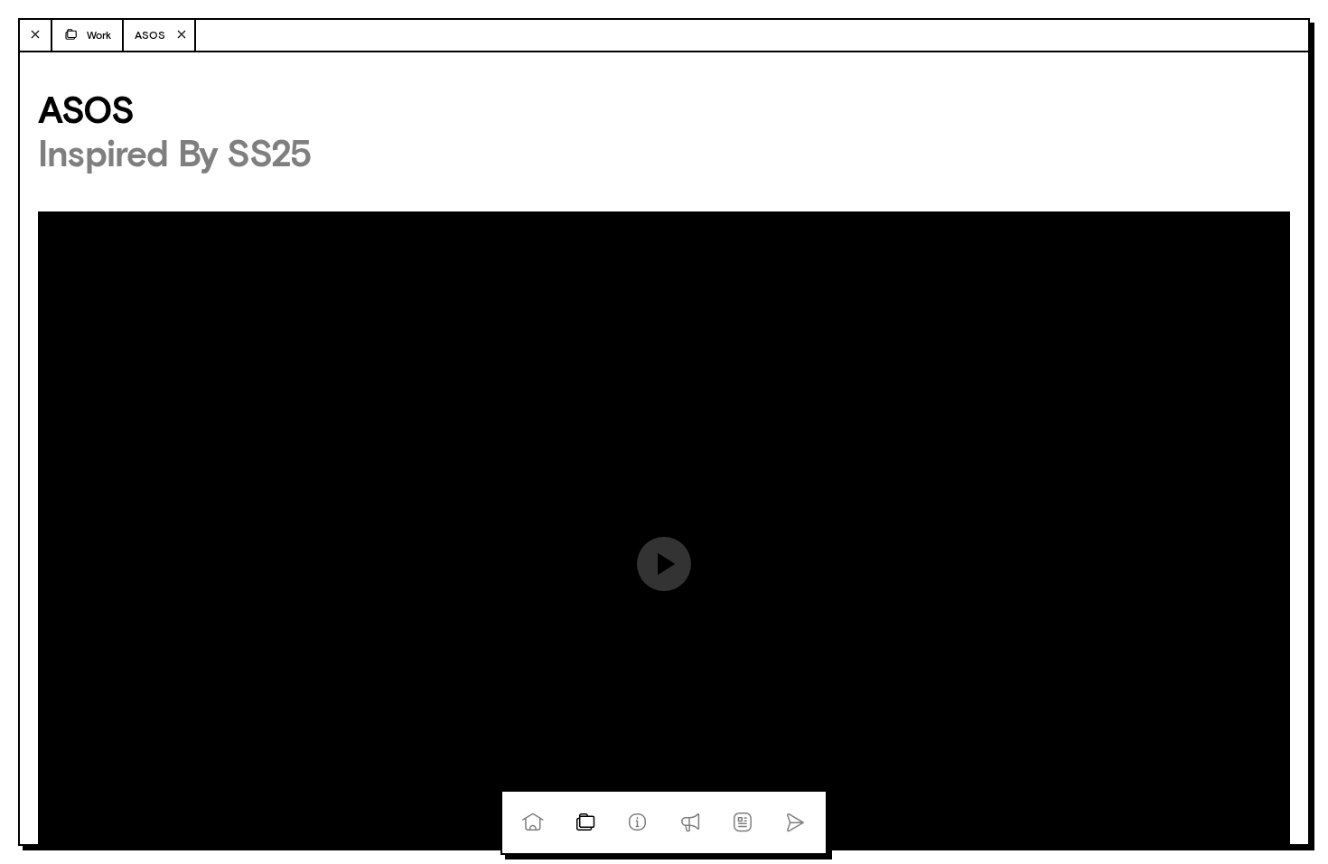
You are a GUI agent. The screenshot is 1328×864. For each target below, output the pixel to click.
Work (99, 35)
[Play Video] (664, 564)
